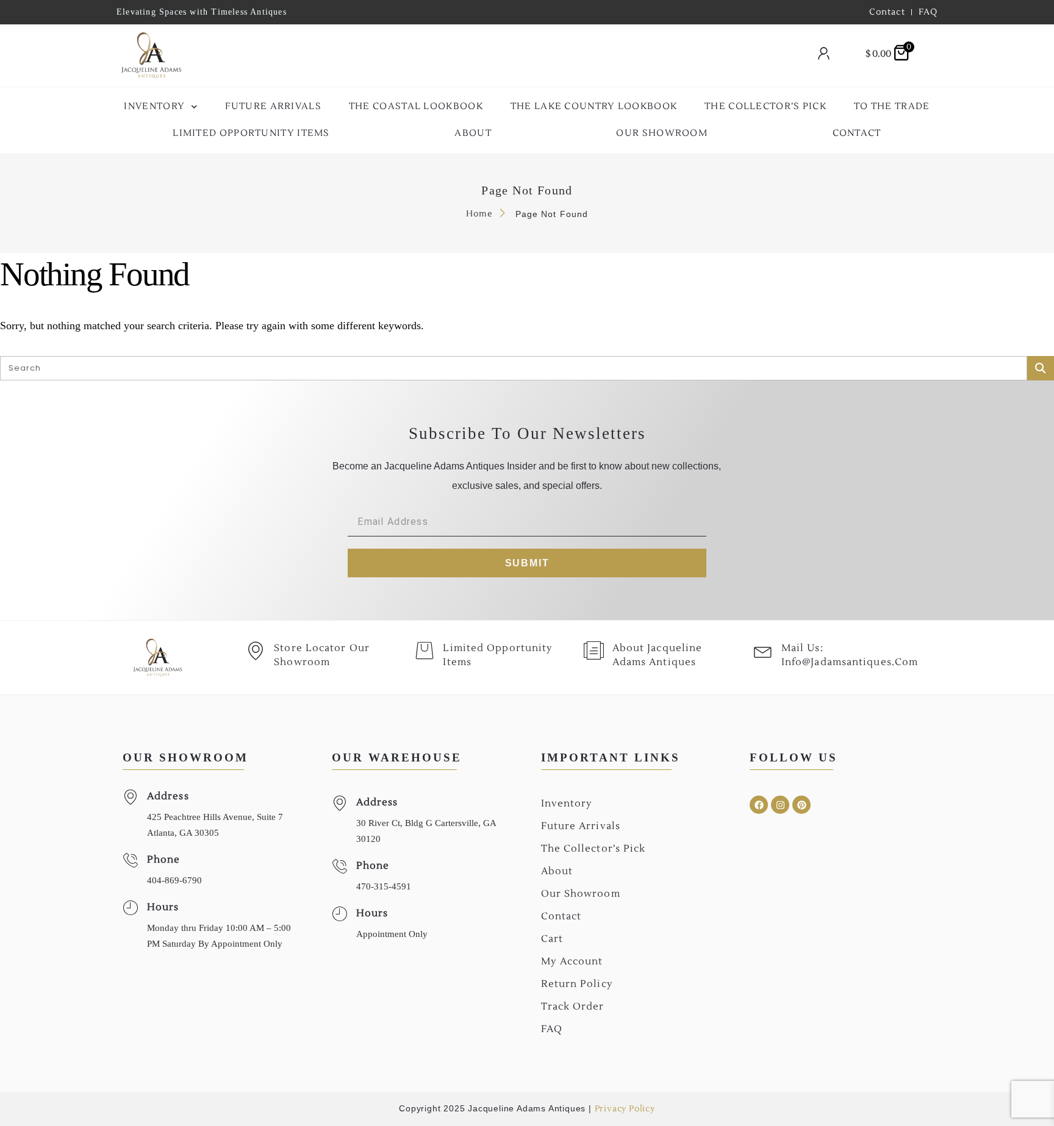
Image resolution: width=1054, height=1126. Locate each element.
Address (168, 796)
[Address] (130, 797)
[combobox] (494, 55)
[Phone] (130, 860)
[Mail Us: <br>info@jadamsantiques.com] (763, 650)
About (473, 133)
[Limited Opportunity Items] (424, 650)
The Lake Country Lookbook (594, 106)
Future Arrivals (273, 106)
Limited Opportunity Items (251, 133)
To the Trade (892, 106)
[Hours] (130, 908)
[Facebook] (759, 805)
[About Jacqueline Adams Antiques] (594, 650)
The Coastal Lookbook (416, 106)
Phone (164, 859)
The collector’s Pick (765, 106)
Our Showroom (662, 133)
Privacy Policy (625, 1108)
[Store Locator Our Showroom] (255, 650)
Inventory (154, 106)
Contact (857, 133)
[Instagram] (780, 805)
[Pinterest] (801, 805)
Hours (163, 907)
